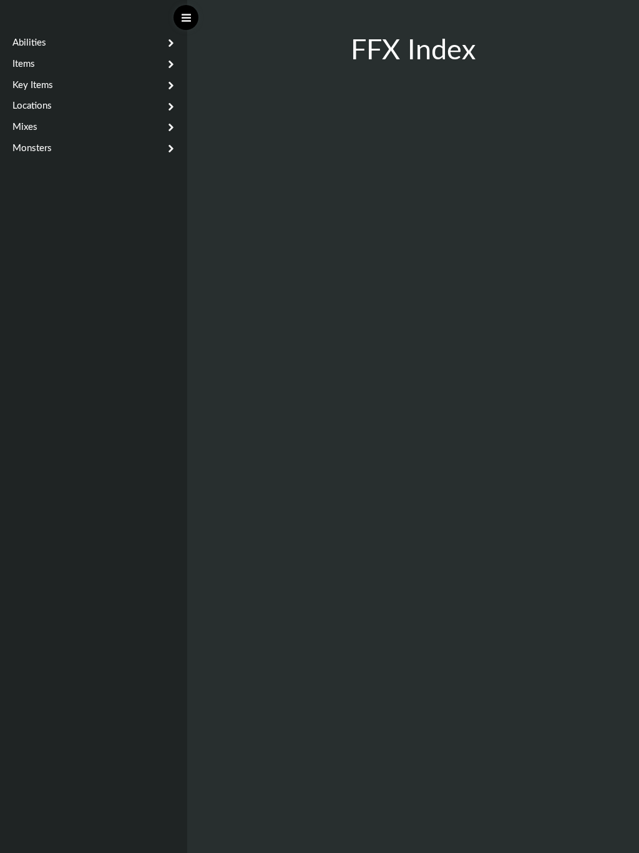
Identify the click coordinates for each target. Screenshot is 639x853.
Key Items (32, 85)
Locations (32, 106)
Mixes (24, 127)
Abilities (29, 42)
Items (23, 64)
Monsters (32, 148)
